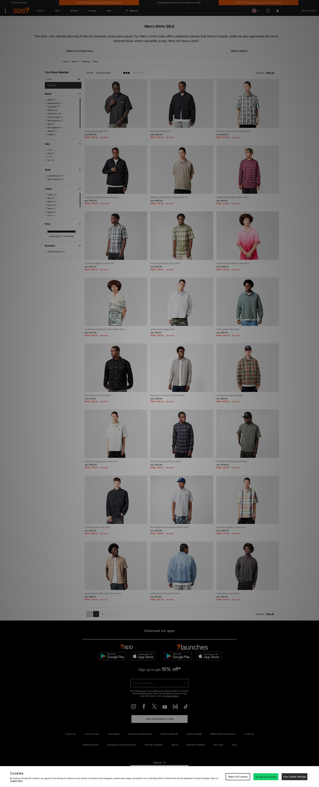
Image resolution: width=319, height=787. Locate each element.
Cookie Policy (16, 781)
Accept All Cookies (266, 776)
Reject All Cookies (238, 776)
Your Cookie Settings (294, 776)
